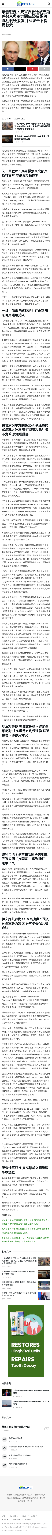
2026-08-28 (20, 132)
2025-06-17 (18, 1396)
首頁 (3, 1516)
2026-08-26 (20, 142)
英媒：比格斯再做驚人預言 (16, 1426)
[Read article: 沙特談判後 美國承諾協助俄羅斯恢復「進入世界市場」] (6, 1403)
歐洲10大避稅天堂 (15, 1438)
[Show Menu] (3, 3)
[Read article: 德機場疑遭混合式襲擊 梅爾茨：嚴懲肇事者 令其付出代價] (44, 1285)
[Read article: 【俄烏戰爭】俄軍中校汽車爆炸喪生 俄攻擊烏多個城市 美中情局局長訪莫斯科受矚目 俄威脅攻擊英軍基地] (7, 126)
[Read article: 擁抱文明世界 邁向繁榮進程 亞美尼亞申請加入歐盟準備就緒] (44, 1296)
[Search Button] (49, 3)
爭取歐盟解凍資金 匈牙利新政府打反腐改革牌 (26, 1447)
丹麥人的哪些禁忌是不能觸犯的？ (21, 1455)
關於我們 (28, 1519)
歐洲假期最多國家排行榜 (18, 1464)
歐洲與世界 (16, 1519)
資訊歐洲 (34, 1516)
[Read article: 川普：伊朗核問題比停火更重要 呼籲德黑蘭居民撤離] (6, 1392)
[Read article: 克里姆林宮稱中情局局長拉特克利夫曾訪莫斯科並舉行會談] (7, 139)
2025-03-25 (18, 1407)
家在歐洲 (5, 1519)
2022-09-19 (6, 34)
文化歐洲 (23, 1516)
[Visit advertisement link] (26, 1341)
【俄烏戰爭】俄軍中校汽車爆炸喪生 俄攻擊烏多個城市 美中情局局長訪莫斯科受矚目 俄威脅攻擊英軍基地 (32, 126)
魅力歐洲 (12, 1516)
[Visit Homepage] (26, 3)
